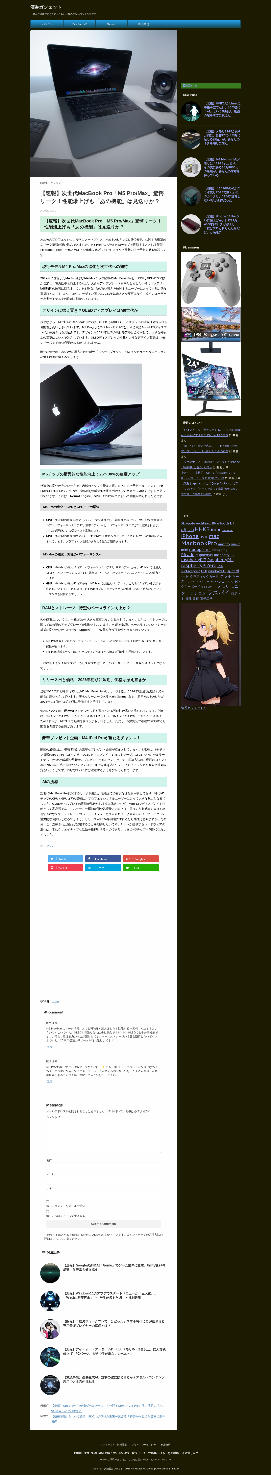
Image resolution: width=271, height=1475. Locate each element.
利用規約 (165, 1444)
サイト (50, 1188)
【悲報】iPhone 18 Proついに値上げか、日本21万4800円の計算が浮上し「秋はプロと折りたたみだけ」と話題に (222, 224)
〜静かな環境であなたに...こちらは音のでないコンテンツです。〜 (135, 1459)
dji (183, 529)
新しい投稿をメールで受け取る (65, 1216)
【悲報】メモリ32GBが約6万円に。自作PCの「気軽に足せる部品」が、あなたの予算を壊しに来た (222, 137)
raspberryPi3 (193, 559)
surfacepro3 (190, 571)
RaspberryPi (79, 24)
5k (183, 523)
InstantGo (227, 530)
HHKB (202, 529)
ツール (200, 581)
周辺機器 (143, 24)
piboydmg (220, 549)
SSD (220, 566)
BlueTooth (220, 523)
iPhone (190, 536)
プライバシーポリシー (144, 1444)
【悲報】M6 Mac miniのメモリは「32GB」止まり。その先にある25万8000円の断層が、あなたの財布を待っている (222, 167)
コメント (53, 1117)
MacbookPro (199, 543)
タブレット (190, 581)
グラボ (226, 576)
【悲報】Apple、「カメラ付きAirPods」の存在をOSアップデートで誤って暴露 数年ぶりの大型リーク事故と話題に (209, 489)
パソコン (47, 24)
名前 (49, 1160)
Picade (187, 554)
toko (55, 1001)
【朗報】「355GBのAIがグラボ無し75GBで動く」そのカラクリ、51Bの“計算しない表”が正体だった (222, 194)
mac (214, 536)
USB (204, 571)
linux (204, 537)
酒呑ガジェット (46, 7)
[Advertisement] (73, 908)
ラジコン (198, 593)
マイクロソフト (208, 586)
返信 (49, 1047)
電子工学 (206, 598)
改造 (196, 598)
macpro (224, 544)
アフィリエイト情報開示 (114, 1444)
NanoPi (111, 24)
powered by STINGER (166, 1468)
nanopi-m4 (200, 549)
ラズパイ (218, 592)
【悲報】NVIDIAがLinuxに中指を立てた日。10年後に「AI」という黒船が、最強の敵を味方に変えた (222, 109)
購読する (191, 85)
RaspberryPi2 (224, 555)
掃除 (188, 598)
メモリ (223, 586)
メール (50, 1174)
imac (216, 529)
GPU (190, 530)
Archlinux (203, 523)
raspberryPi (204, 555)
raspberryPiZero (198, 565)
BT (232, 523)
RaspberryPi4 (220, 559)
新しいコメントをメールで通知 (65, 1206)
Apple (190, 523)
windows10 (217, 571)
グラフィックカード (204, 576)
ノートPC (209, 581)
